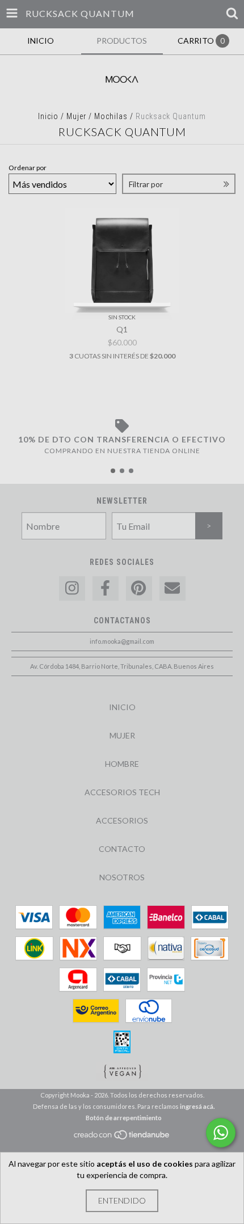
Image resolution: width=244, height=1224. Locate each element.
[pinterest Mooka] (139, 588)
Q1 (122, 329)
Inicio (48, 116)
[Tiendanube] (122, 1137)
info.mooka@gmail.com (122, 641)
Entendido (122, 1200)
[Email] (172, 588)
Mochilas (111, 116)
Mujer (76, 116)
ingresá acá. (197, 1106)
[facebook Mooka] (105, 588)
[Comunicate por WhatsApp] (220, 1132)
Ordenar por (28, 167)
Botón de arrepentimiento (124, 1117)
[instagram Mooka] (72, 588)
